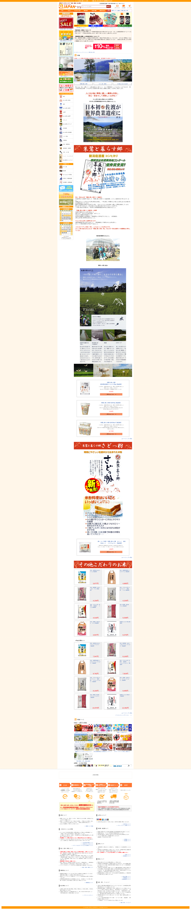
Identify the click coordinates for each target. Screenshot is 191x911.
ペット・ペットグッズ (68, 156)
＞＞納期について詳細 (88, 826)
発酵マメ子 (114, 10)
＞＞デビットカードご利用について (123, 825)
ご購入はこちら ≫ (111, 394)
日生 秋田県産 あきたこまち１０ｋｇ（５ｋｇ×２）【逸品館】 (125, 645)
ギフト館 (65, 166)
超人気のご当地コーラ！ (96, 27)
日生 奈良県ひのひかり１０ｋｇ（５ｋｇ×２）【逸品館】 (95, 645)
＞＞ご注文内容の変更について (87, 842)
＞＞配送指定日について (126, 879)
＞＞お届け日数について (126, 876)
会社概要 (123, 7)
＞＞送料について (127, 854)
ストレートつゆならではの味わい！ (125, 27)
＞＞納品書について (127, 840)
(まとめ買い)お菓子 (67, 116)
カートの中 (129, 7)
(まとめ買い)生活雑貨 (67, 132)
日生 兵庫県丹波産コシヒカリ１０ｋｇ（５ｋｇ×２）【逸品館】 (95, 662)
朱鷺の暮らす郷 (83, 83)
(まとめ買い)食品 (66, 100)
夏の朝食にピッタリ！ (81, 27)
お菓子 (64, 112)
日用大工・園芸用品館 (67, 178)
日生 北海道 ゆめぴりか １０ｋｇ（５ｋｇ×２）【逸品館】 (125, 679)
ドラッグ (65, 120)
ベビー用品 (65, 136)
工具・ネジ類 (66, 152)
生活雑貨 (65, 128)
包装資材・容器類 (67, 148)
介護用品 (65, 140)
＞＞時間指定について (126, 877)
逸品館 (64, 170)
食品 (64, 96)
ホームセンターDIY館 (67, 174)
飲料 (64, 104)
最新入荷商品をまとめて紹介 (66, 40)
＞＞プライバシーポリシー (87, 895)
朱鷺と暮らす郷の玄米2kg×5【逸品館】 (111, 422)
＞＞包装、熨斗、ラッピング (125, 902)
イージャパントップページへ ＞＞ (123, 715)
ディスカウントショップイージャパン (81, 52)
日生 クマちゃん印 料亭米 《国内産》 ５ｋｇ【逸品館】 (95, 606)
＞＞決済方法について (126, 824)
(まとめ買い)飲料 (66, 108)
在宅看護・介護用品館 (67, 182)
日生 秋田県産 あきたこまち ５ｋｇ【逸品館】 (95, 589)
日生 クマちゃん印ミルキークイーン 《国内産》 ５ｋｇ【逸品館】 (125, 589)
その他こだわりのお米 (122, 83)
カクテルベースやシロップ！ (110, 27)
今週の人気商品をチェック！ (66, 76)
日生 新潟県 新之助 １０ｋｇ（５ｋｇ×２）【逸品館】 (95, 696)
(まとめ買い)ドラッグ (67, 124)
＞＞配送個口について (126, 856)
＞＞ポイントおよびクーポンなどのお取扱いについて (82, 845)
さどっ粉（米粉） (103, 83)
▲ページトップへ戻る (127, 438)
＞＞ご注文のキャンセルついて (87, 844)
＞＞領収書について (127, 839)
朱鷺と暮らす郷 (124, 10)
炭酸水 (118, 10)
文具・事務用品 (66, 144)
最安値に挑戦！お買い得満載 (66, 29)
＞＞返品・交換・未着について (87, 867)
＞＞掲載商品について (88, 882)
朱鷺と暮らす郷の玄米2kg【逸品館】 (111, 402)
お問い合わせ (117, 7)
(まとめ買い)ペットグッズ (67, 160)
